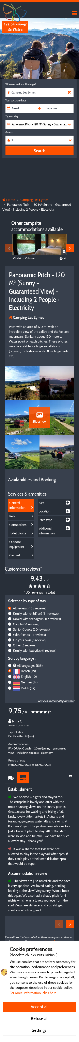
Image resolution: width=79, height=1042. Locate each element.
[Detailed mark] (23, 777)
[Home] (15, 11)
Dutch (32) (28, 688)
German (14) (29, 682)
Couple (26, 624)
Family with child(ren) (36, 613)
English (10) (29, 676)
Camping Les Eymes (28, 317)
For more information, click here (33, 993)
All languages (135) (30, 665)
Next (70, 248)
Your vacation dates (15, 100)
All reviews (29, 608)
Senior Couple (31, 629)
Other (24, 645)
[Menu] (74, 13)
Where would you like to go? (20, 84)
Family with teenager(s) (37, 619)
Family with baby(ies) (34, 650)
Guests (9, 132)
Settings (39, 1030)
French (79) (28, 671)
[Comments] (11, 777)
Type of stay (11, 116)
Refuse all (39, 1018)
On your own (29, 640)
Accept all (39, 1006)
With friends (29, 635)
